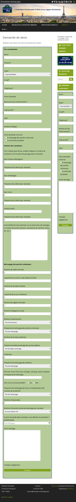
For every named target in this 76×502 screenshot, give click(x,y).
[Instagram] (64, 1)
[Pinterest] (66, 1)
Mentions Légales (7, 497)
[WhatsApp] (69, 1)
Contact (64, 25)
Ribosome (54, 486)
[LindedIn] (60, 1)
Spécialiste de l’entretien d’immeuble (24, 25)
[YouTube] (62, 1)
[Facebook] (54, 1)
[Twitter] (53, 1)
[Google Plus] (57, 1)
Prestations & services (49, 25)
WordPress (70, 489)
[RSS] (71, 1)
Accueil (4, 25)
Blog (3, 29)
